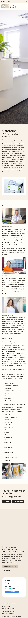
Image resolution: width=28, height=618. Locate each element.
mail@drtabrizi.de (10, 613)
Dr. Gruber (5, 317)
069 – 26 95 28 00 (9, 611)
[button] (26, 6)
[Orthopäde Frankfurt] (9, 6)
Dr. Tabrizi (4, 229)
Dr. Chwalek (5, 278)
